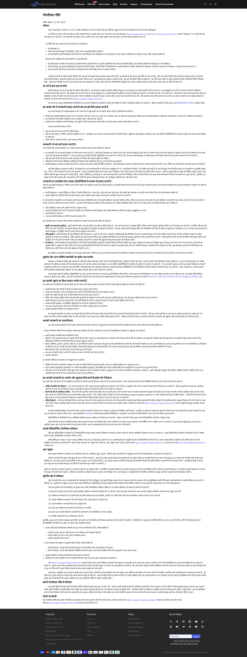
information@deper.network (191, 442)
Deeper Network (93, 627)
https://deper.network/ (137, 34)
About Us (91, 619)
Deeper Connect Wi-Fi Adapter (58, 635)
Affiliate (90, 635)
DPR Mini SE (51, 631)
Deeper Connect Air (54, 623)
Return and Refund (135, 627)
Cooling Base (51, 643)
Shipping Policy (134, 619)
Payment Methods (135, 623)
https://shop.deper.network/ (163, 34)
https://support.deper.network (87, 99)
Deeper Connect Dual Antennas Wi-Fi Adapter (64, 639)
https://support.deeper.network (141, 600)
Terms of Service (135, 635)
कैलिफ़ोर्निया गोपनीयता (186, 103)
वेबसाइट (88, 413)
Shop (89, 631)
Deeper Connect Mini (54, 619)
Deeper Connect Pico (54, 627)
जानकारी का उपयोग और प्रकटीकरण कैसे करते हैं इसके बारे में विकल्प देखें (175, 276)
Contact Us (91, 623)
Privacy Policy (133, 631)
